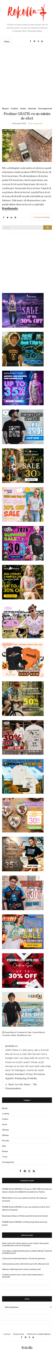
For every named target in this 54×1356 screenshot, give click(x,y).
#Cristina (39, 1074)
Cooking (5, 1113)
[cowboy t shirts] (23, 737)
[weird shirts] (23, 543)
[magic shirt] (23, 310)
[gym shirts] (23, 854)
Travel (4, 1157)
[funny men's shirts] (23, 427)
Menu (7, 41)
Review (5, 1151)
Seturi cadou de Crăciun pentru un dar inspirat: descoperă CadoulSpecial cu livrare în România (25, 1244)
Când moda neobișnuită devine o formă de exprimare (23, 1258)
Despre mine (18, 1334)
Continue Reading (41, 217)
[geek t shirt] (23, 349)
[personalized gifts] (23, 970)
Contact (7, 1334)
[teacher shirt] (23, 504)
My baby (5, 1140)
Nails (4, 1146)
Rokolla (27, 1347)
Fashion (14, 108)
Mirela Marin (7, 1198)
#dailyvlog (20, 1078)
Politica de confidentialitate (39, 1334)
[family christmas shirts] (23, 660)
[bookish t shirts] (23, 582)
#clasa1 (9, 1074)
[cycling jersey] (23, 698)
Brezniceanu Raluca (9, 1216)
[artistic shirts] (23, 388)
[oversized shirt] (23, 465)
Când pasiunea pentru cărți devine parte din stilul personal (25, 1264)
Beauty (5, 108)
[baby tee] (23, 621)
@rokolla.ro (11, 1046)
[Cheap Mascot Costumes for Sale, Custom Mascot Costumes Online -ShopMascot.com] (27, 1034)
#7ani (29, 1074)
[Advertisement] (27, 74)
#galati (9, 1078)
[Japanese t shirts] (23, 931)
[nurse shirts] (23, 815)
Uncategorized (45, 108)
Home (23, 108)
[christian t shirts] (23, 1009)
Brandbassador (10, 208)
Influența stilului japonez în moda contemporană (21, 1269)
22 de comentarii (35, 123)
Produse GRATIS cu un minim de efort (27, 116)
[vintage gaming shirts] (23, 893)
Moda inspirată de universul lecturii (34, 1216)
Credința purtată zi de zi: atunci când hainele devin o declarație (23, 1275)
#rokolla (32, 1078)
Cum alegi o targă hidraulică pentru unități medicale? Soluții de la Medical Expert (27, 1252)
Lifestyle (32, 108)
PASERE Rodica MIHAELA (12, 1189)
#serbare (20, 1074)
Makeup (5, 1135)
